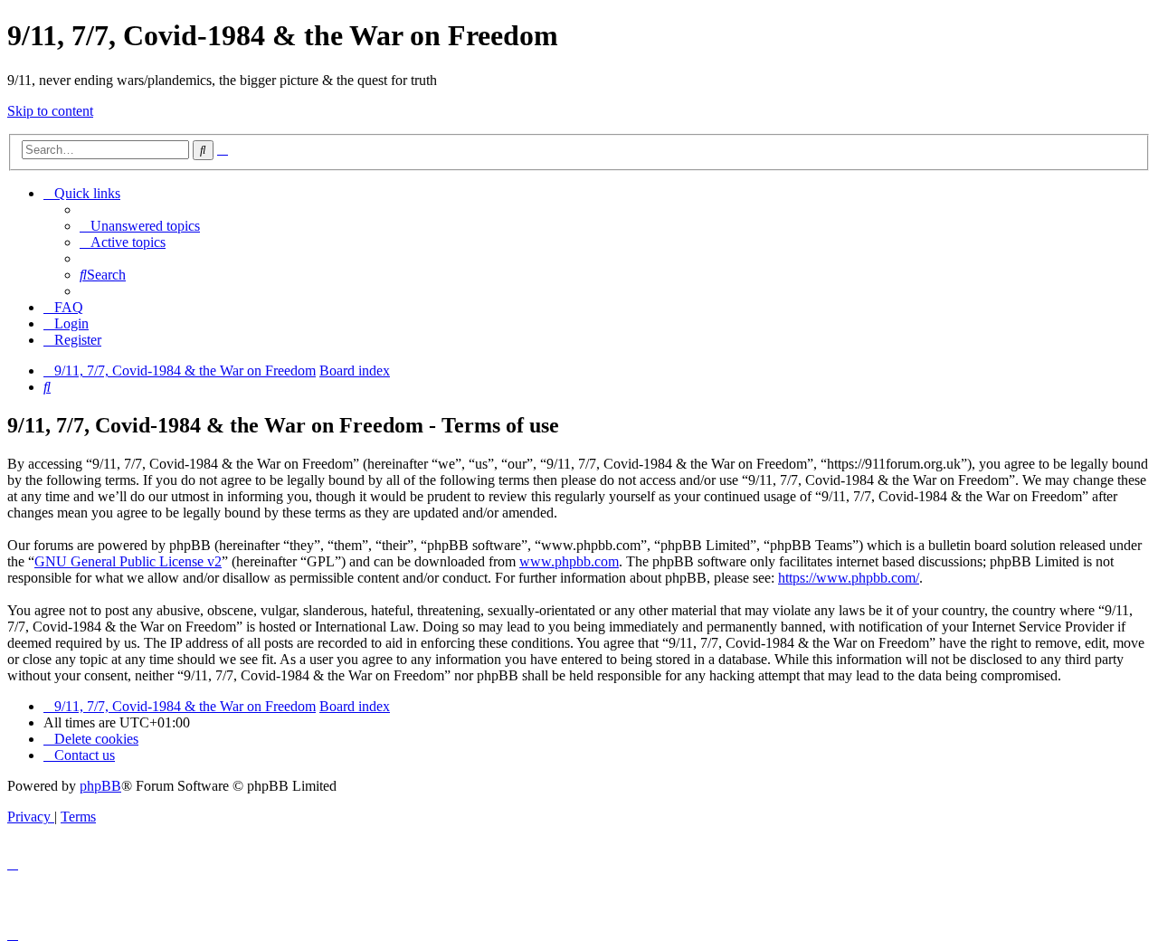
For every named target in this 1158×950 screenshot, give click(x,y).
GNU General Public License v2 (128, 561)
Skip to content (50, 111)
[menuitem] (140, 225)
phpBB (100, 785)
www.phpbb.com (569, 561)
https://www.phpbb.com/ (848, 577)
